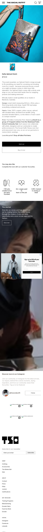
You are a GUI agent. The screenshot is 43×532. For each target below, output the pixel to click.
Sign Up (31, 272)
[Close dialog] (41, 255)
